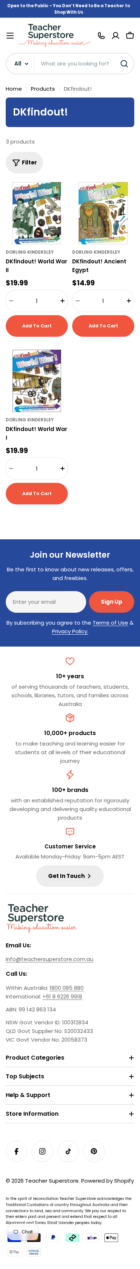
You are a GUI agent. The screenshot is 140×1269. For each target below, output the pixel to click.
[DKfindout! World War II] (37, 213)
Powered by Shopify (107, 1180)
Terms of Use (110, 622)
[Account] (115, 35)
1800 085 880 (67, 988)
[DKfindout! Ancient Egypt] (103, 213)
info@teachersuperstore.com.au (49, 959)
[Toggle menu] (10, 35)
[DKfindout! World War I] (37, 381)
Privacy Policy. (70, 631)
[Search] (124, 63)
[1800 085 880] (101, 35)
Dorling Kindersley (30, 252)
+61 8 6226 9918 (62, 996)
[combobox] (70, 63)
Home (14, 88)
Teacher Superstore (52, 1180)
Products (43, 88)
